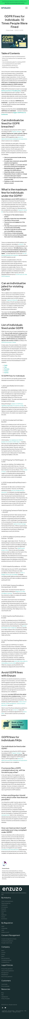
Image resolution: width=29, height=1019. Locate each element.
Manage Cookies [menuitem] (16, 1011)
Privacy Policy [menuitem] (11, 1010)
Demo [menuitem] (2, 956)
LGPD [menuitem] (2, 930)
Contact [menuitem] (3, 952)
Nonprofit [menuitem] (3, 909)
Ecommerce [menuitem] (4, 918)
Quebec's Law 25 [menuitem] (5, 932)
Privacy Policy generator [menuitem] (7, 968)
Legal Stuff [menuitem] (4, 1010)
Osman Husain (9, 30)
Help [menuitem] (2, 994)
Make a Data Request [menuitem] (7, 1011)
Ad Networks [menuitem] (4, 905)
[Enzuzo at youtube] (5, 1008)
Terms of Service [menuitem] (19, 1010)
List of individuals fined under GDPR (11, 64)
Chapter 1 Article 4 (16, 131)
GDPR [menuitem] (2, 926)
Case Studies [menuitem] (4, 984)
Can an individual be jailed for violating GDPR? (14, 62)
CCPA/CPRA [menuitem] (4, 928)
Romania (6, 369)
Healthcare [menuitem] (3, 914)
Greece (6, 371)
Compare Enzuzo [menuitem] (5, 962)
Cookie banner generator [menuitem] (7, 940)
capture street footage (19, 524)
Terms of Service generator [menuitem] (7, 970)
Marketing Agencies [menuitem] (5, 903)
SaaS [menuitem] (2, 913)
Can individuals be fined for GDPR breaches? (13, 56)
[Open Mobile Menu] (26, 8)
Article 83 (21, 244)
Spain (5, 365)
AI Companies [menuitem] (4, 907)
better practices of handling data (11, 90)
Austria (6, 372)
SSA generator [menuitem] (4, 974)
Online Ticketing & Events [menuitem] (7, 901)
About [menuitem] (2, 950)
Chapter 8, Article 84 (12, 300)
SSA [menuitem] (25, 1010)
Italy (5, 367)
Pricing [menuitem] (3, 954)
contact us (15, 710)
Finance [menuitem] (3, 916)
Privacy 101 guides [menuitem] (5, 998)
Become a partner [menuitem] (5, 958)
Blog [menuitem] (2, 992)
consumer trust (5, 815)
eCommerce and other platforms (9, 849)
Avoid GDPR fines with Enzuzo (10, 65)
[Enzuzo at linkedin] (2, 1008)
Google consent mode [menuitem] (6, 942)
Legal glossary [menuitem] (4, 996)
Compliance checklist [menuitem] (6, 960)
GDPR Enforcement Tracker (8, 342)
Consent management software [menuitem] (8, 938)
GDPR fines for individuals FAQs (10, 67)
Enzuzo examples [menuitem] (5, 986)
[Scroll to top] (26, 1016)
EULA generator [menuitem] (5, 972)
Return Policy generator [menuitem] (6, 976)
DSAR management (11, 703)
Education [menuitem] (3, 911)
